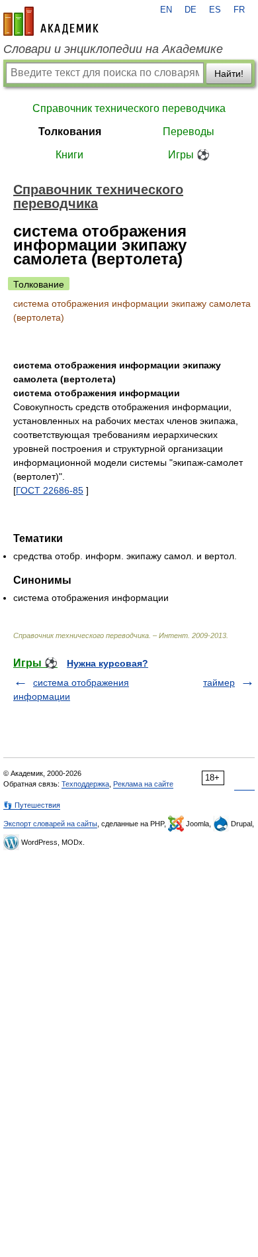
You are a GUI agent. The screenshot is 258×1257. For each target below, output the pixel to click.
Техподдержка (85, 784)
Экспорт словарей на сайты (50, 824)
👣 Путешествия (31, 805)
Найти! (228, 73)
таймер (219, 682)
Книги (69, 154)
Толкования (69, 131)
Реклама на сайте (143, 784)
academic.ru (51, 21)
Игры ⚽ (189, 154)
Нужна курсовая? (107, 663)
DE (190, 10)
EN (166, 10)
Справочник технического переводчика (129, 108)
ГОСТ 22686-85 (49, 490)
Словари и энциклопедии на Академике (113, 49)
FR (239, 10)
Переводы (188, 131)
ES (215, 10)
